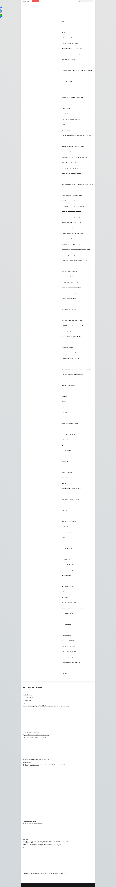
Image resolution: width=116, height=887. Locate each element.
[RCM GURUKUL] (26, 342)
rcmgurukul (41, 884)
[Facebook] (1, 7)
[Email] (1, 12)
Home (24, 683)
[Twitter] (1, 10)
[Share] (1, 17)
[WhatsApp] (1, 15)
